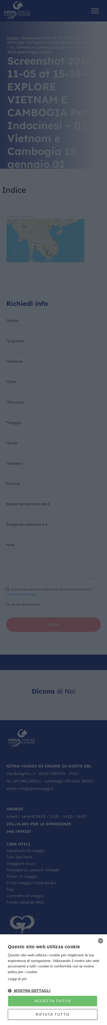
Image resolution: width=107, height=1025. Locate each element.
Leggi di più (17, 979)
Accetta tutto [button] (52, 1001)
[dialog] (53, 979)
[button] (53, 990)
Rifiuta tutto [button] (53, 1014)
